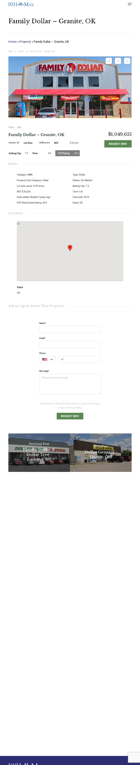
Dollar (21, 51)
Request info (118, 143)
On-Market (86, 180)
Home (12, 41)
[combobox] (47, 359)
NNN (10, 51)
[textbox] (47, 360)
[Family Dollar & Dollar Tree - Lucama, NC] (39, 452)
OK (18, 292)
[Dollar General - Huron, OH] (101, 452)
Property (25, 41)
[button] (130, 4)
